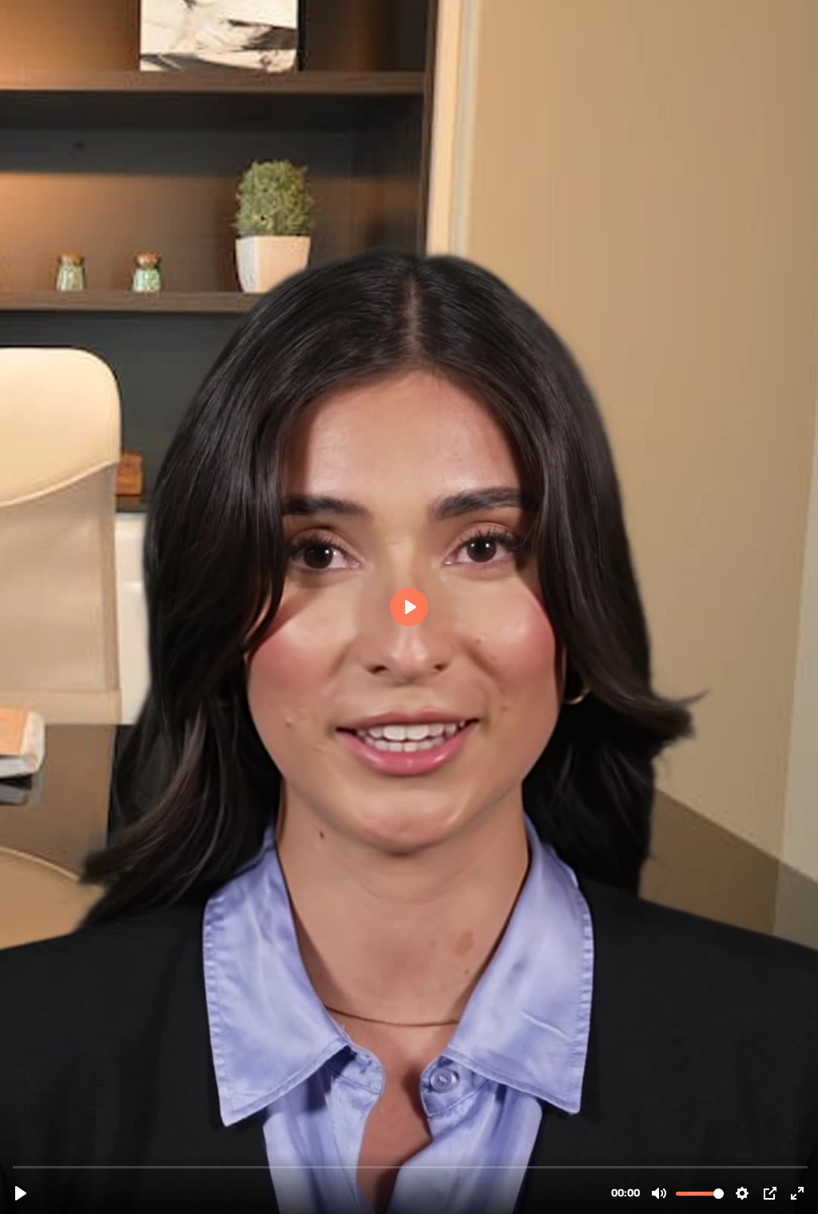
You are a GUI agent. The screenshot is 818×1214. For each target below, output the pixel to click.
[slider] (410, 1166)
